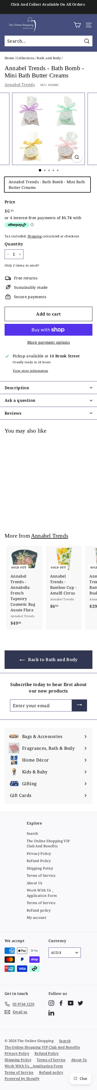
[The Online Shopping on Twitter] (80, 1003)
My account (37, 917)
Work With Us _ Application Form (42, 893)
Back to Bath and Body (52, 659)
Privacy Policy (39, 853)
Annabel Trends (20, 84)
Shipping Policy (40, 868)
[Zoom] (77, 157)
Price (10, 201)
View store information (30, 371)
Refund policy (39, 910)
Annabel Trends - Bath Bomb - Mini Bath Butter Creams (47, 184)
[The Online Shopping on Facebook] (61, 1003)
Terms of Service (41, 875)
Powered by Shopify (22, 1078)
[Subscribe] (79, 705)
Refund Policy (39, 860)
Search (32, 833)
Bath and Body (49, 58)
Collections (25, 58)
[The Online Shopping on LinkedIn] (51, 1013)
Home (9, 58)
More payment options (48, 342)
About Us (35, 883)
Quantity (14, 243)
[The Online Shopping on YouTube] (71, 1003)
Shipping (34, 236)
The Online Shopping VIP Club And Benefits (48, 843)
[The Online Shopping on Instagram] (51, 1003)
